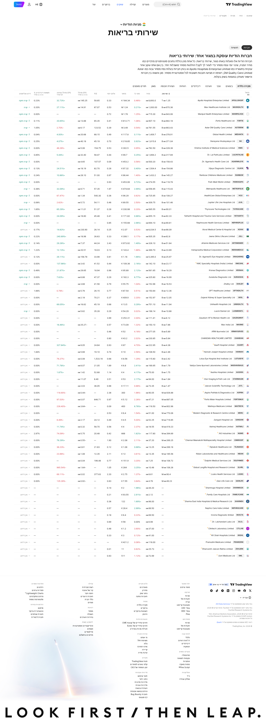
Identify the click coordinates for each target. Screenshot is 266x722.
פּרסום (40, 608)
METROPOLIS (237, 189)
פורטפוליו (186, 655)
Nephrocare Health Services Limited (212, 222)
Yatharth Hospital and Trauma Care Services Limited (207, 216)
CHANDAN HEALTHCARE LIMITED (216, 338)
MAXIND (239, 325)
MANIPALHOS (237, 114)
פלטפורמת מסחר (36, 599)
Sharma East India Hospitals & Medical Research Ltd (208, 501)
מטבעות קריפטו (183, 605)
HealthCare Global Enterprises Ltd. (219, 195)
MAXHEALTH (238, 107)
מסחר (90, 611)
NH (240, 141)
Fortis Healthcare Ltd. (225, 121)
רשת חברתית (87, 587)
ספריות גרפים (37, 590)
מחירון (144, 590)
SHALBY (239, 284)
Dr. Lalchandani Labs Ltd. (223, 521)
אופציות (186, 661)
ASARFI (240, 345)
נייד (188, 676)
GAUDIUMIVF (237, 318)
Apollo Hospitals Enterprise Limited (213, 100)
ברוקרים (106, 4)
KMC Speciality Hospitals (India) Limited (215, 263)
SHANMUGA (238, 488)
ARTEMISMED (237, 243)
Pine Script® (184, 667)
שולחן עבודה (184, 679)
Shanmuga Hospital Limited (218, 488)
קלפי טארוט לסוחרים (138, 664)
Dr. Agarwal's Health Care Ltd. (215, 161)
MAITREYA (239, 406)
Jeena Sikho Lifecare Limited (222, 236)
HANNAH (239, 352)
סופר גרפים (185, 587)
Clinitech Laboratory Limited (221, 528)
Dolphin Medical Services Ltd (218, 460)
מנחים (90, 602)
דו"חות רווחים (184, 640)
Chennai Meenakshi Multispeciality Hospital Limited (208, 440)
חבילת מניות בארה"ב (138, 629)
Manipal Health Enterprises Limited (213, 114)
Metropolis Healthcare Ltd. (218, 189)
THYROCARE (238, 209)
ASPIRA (240, 393)
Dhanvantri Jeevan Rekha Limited (217, 549)
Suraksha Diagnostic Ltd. (219, 277)
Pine (188, 614)
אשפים (90, 629)
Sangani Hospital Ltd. (223, 420)
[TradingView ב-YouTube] (239, 591)
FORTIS (240, 121)
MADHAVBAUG (237, 365)
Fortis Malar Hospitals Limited (217, 399)
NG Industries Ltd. (226, 433)
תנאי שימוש (142, 676)
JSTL (240, 386)
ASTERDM (239, 127)
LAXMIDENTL (237, 311)
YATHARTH (238, 216)
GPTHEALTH (238, 291)
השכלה (90, 614)
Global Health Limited (222, 134)
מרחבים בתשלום (86, 635)
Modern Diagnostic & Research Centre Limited (214, 413)
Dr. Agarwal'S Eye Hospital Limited (214, 256)
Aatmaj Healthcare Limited (221, 426)
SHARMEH (239, 501)
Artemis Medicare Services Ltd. (215, 243)
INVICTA (239, 515)
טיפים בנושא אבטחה (138, 691)
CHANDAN (239, 338)
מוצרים (145, 4)
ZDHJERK (239, 549)
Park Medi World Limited (219, 182)
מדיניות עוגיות (141, 685)
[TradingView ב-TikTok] (217, 591)
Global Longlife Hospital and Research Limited (214, 467)
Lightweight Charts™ (34, 593)
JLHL (240, 202)
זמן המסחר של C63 (139, 667)
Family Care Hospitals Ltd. (218, 494)
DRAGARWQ (238, 257)
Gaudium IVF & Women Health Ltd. (214, 318)
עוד (93, 4)
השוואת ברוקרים (140, 611)
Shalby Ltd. (228, 284)
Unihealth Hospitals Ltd (220, 304)
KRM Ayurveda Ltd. (220, 331)
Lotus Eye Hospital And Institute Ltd (215, 358)
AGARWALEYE (237, 161)
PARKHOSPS (238, 182)
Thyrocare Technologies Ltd (217, 209)
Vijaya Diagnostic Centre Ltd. (221, 168)
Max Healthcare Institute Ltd (217, 107)
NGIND (240, 433)
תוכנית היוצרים (87, 596)
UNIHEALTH (238, 304)
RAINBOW (239, 175)
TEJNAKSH (238, 447)
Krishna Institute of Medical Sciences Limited (215, 148)
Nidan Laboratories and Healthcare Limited (215, 454)
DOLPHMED (238, 460)
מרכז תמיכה (142, 646)
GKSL (240, 297)
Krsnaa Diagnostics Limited (221, 270)
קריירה (144, 649)
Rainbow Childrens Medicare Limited (216, 175)
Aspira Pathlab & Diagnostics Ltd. (219, 392)
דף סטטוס (143, 697)
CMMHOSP (238, 440)
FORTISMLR (238, 399)
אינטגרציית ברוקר (36, 611)
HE (36, 4)
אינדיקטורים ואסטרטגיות (83, 626)
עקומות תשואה (183, 658)
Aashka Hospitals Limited (222, 372)
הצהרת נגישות (141, 688)
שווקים (120, 4)
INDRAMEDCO (237, 250)
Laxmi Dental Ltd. (222, 311)
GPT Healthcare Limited (219, 290)
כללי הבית (89, 599)
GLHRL (240, 467)
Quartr (219, 622)
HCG (240, 195)
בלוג (145, 643)
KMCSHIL (239, 263)
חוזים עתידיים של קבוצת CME (134, 622)
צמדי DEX (185, 611)
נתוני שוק (143, 593)
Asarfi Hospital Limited (224, 345)
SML (240, 556)
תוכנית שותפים (37, 614)
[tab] (246, 47)
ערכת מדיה (142, 652)
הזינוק (145, 614)
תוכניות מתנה (141, 596)
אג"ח (188, 602)
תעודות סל (185, 599)
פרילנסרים (89, 632)
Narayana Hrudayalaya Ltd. (222, 141)
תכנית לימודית (37, 617)
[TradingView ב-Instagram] (234, 591)
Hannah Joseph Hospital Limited (218, 352)
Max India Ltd (227, 324)
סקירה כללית (142, 605)
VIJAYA (240, 168)
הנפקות (187, 646)
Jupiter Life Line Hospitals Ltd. (221, 202)
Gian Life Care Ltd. (224, 481)
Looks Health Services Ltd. (223, 474)
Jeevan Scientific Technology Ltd (220, 386)
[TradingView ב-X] (250, 591)
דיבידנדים (186, 643)
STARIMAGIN (238, 379)
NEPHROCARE (237, 508)
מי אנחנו (143, 637)
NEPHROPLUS (237, 223)
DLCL (240, 522)
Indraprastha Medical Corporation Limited (210, 250)
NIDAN (240, 454)
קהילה (133, 4)
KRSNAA (239, 270)
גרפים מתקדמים (36, 596)
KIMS (240, 148)
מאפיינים (143, 587)
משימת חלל (142, 640)
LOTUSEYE (239, 359)
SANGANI (239, 420)
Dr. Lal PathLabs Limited (218, 155)
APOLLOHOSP (237, 100)
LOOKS (240, 474)
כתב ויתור (143, 679)
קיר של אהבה (87, 590)
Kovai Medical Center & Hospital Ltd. (218, 229)
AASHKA (239, 372)
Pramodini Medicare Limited (218, 542)
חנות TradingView (139, 661)
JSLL (241, 236)
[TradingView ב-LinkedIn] (228, 591)
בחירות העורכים (86, 617)
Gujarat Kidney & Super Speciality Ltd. (217, 297)
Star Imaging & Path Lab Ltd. (217, 379)
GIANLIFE (239, 481)
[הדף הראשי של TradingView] (239, 4)
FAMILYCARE (238, 494)
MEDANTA (239, 134)
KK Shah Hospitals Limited (223, 535)
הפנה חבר (89, 593)
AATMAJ (239, 426)
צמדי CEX (185, 608)
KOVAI (240, 229)
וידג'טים (40, 587)
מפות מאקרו (184, 664)
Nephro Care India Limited (217, 508)
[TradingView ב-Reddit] (211, 591)
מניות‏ (187, 596)
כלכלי (187, 637)
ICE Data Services (223, 604)
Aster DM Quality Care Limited (218, 127)
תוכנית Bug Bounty (139, 694)
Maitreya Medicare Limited (220, 406)
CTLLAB (240, 528)
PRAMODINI (238, 542)
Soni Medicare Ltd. (226, 555)
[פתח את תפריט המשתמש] (29, 4)
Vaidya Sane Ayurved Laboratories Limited (209, 365)
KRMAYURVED (237, 331)
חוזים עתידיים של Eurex (137, 626)
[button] (140, 4)
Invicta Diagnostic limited (222, 515)
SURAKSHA (238, 277)
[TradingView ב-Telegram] (222, 591)
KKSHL (240, 535)
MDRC (240, 413)
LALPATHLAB (237, 155)
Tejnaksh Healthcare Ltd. (220, 447)
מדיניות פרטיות (141, 682)
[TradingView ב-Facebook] (245, 591)
